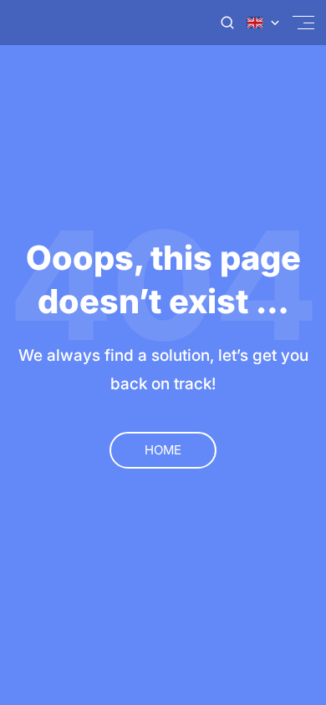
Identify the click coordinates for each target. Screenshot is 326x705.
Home (163, 450)
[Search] (227, 22)
